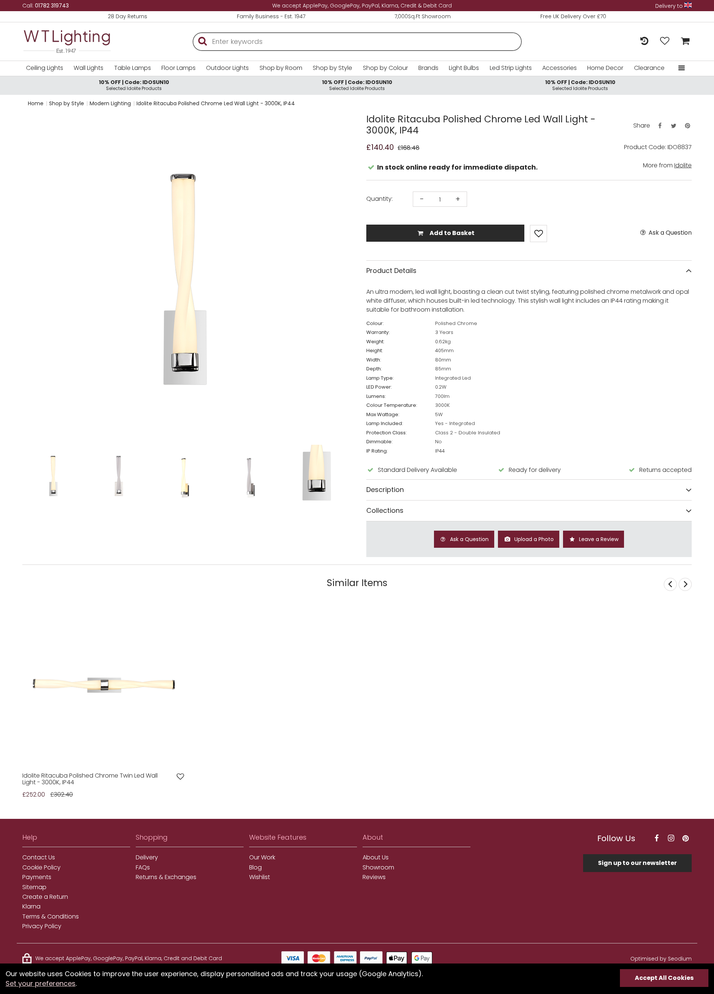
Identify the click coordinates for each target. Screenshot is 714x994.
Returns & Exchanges (166, 877)
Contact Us (38, 857)
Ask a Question (669, 232)
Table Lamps (132, 68)
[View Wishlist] (664, 41)
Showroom (378, 867)
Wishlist (259, 877)
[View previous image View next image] (104, 685)
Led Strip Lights (511, 68)
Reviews (374, 877)
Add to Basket (451, 233)
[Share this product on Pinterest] (688, 126)
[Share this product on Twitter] (673, 126)
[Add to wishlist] (180, 776)
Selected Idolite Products (134, 84)
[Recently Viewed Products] (644, 41)
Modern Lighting (110, 103)
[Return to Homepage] (78, 41)
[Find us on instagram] (671, 838)
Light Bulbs (464, 68)
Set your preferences (40, 983)
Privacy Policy (41, 926)
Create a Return (45, 897)
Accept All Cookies (664, 978)
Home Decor (605, 68)
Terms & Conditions (50, 916)
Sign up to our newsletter (637, 863)
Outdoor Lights (227, 68)
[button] (37, 278)
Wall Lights (88, 68)
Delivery (147, 857)
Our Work (262, 857)
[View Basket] (683, 41)
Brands (428, 68)
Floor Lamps (178, 68)
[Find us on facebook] (656, 838)
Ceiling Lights (44, 68)
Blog (255, 867)
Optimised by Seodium (661, 958)
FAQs (143, 867)
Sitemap (34, 887)
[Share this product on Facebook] (660, 126)
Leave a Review (598, 539)
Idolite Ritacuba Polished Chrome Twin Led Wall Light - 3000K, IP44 (90, 779)
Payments (36, 877)
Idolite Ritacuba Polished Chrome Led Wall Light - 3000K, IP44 (215, 103)
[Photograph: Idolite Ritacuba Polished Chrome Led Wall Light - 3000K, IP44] (185, 278)
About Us (376, 857)
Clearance (649, 68)
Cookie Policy (41, 867)
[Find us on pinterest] (685, 838)
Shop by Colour (385, 68)
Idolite (683, 165)
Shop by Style (332, 68)
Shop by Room (281, 68)
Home (36, 103)
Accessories (559, 68)
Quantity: (379, 199)
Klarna (31, 906)
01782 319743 (52, 5)
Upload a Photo (533, 539)
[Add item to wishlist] (538, 233)
